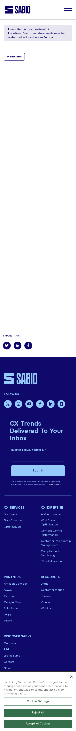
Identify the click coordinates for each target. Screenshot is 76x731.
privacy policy (55, 484)
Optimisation (12, 527)
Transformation (14, 520)
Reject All (38, 712)
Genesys (9, 596)
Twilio (7, 615)
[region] (38, 701)
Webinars (40, 29)
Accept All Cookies (38, 723)
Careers (9, 662)
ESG (7, 649)
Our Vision (10, 643)
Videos (45, 602)
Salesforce (11, 608)
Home (11, 29)
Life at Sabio (12, 656)
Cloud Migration (51, 561)
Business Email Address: (28, 450)
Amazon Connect (15, 584)
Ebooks (45, 596)
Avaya (8, 590)
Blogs (44, 584)
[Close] (71, 676)
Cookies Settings (38, 701)
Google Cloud (13, 602)
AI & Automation (52, 514)
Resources (24, 29)
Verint (8, 621)
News (7, 668)
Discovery (10, 514)
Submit (38, 470)
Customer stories (52, 590)
